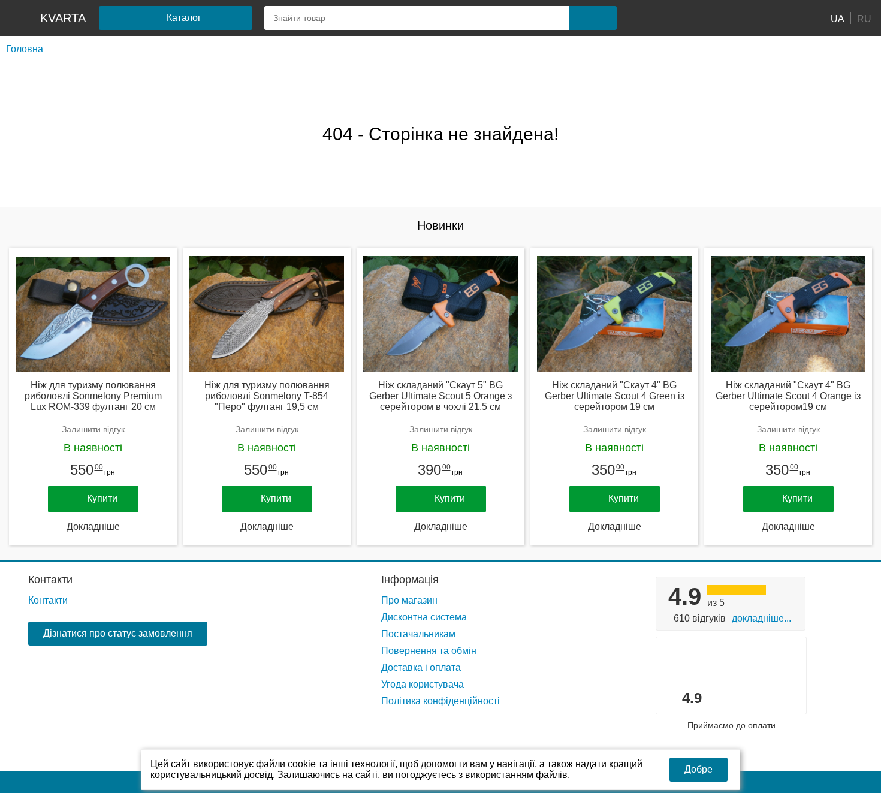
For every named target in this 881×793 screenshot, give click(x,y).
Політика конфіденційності (440, 701)
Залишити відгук (93, 429)
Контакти (50, 580)
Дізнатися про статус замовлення (117, 633)
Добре (698, 769)
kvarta (63, 18)
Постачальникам (418, 634)
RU (864, 18)
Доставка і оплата (421, 667)
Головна (24, 49)
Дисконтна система (424, 617)
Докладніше (93, 526)
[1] (653, 18)
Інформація (410, 580)
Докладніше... (761, 618)
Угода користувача (422, 684)
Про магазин (409, 600)
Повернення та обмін (428, 651)
